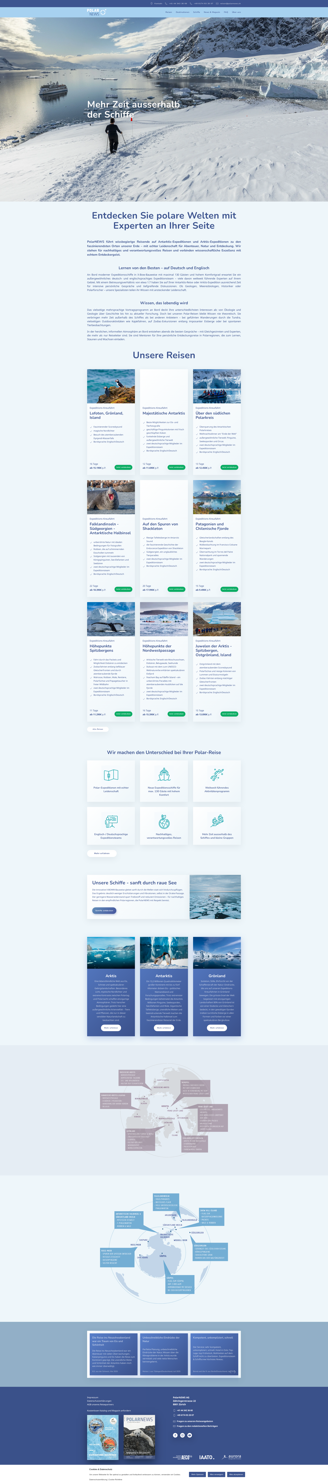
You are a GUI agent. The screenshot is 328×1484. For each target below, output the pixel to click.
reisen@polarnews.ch (230, 3)
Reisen (169, 12)
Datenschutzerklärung (98, 1480)
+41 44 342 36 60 (178, 3)
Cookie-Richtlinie (115, 1480)
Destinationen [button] (182, 12)
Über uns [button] (236, 12)
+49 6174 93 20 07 (203, 3)
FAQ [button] (226, 12)
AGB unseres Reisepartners (100, 1404)
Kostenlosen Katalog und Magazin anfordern (109, 1410)
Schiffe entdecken (104, 910)
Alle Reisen (98, 729)
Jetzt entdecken (123, 467)
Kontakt (158, 3)
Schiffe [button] (196, 12)
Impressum (92, 1397)
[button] (230, 1372)
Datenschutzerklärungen (99, 1400)
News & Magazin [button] (212, 12)
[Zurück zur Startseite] (96, 12)
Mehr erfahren (102, 853)
